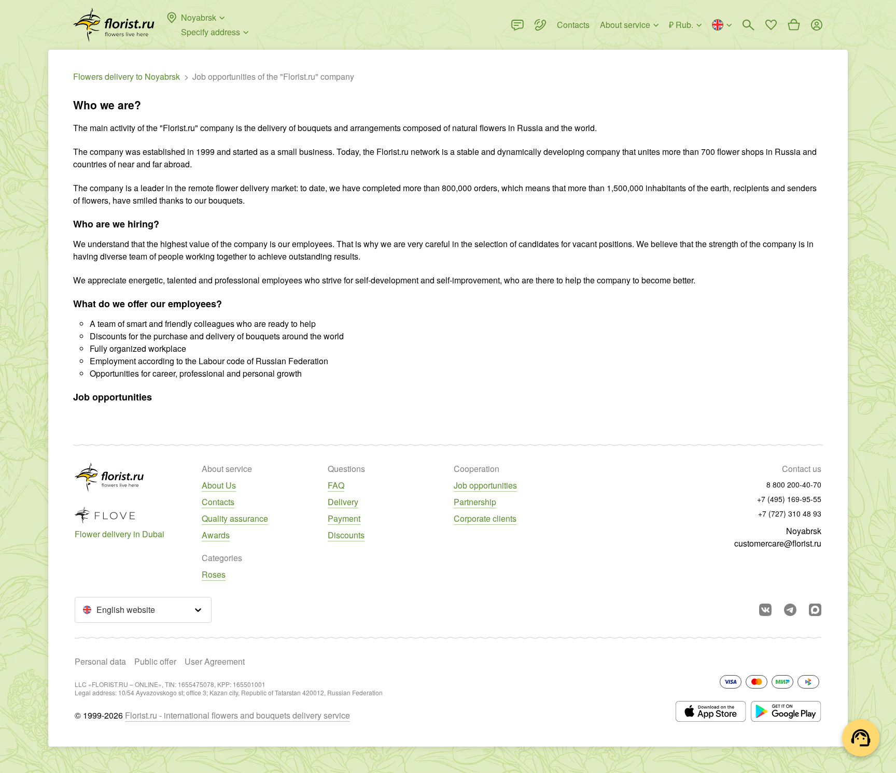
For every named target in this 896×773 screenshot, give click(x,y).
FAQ (336, 485)
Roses (214, 574)
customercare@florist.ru (777, 543)
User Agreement (215, 661)
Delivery (343, 502)
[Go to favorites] (771, 25)
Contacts (218, 502)
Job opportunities (485, 485)
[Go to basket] (793, 25)
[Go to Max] (815, 609)
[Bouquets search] (748, 25)
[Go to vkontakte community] (765, 609)
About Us (219, 485)
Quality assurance (235, 518)
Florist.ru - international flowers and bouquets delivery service (237, 715)
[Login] (816, 25)
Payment (344, 518)
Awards (216, 535)
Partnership (475, 502)
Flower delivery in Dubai (119, 534)
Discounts (346, 535)
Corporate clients (485, 518)
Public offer (155, 661)
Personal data (100, 661)
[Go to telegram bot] (790, 609)
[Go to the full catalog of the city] (114, 25)
